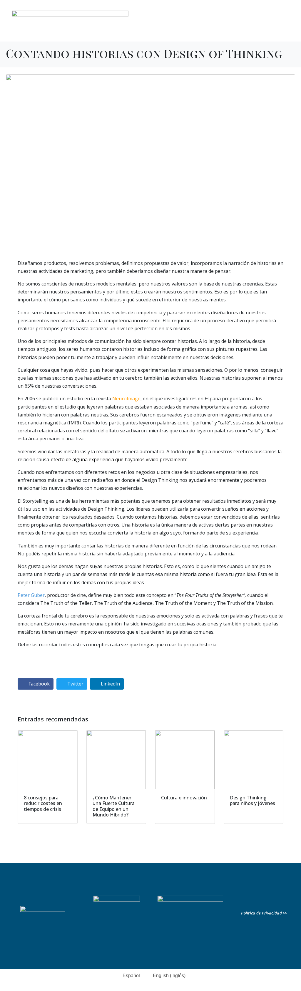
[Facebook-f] (265, 26)
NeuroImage (126, 398)
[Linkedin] (256, 26)
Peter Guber (31, 595)
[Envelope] (283, 900)
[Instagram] (284, 26)
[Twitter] (275, 26)
